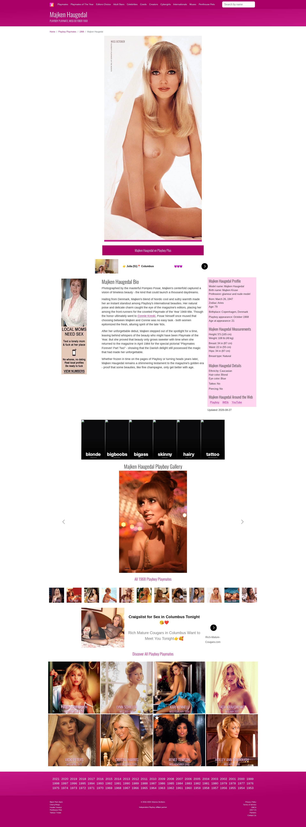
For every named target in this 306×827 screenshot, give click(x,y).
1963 (161, 788)
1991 (117, 783)
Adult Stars (118, 4)
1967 (126, 788)
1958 (205, 788)
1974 (64, 788)
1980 (214, 783)
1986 (161, 783)
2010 (153, 779)
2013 (126, 779)
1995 (82, 783)
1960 (188, 788)
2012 (135, 779)
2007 (179, 779)
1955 (232, 788)
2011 (144, 779)
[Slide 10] (178, 568)
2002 (223, 779)
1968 (82, 31)
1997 (64, 783)
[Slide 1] (127, 568)
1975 (55, 788)
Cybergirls (165, 4)
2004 (205, 779)
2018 (82, 779)
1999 (250, 779)
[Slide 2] (133, 568)
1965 (144, 788)
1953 (250, 788)
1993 (100, 783)
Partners (253, 813)
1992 (108, 783)
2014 (117, 779)
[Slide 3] (138, 568)
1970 (100, 788)
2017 (91, 779)
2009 (161, 779)
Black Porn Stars (56, 802)
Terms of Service (249, 805)
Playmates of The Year (82, 4)
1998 (55, 783)
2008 (170, 779)
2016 (100, 779)
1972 (82, 788)
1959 (197, 788)
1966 (135, 788)
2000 (241, 779)
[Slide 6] (155, 568)
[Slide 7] (161, 568)
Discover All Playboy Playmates (153, 654)
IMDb (225, 402)
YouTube (237, 402)
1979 (223, 783)
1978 (232, 783)
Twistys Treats (55, 813)
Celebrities (132, 4)
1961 (179, 788)
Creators (153, 4)
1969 (108, 788)
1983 (188, 783)
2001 (232, 779)
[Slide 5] (150, 568)
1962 (170, 788)
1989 (135, 783)
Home (52, 31)
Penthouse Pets (207, 4)
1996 (73, 783)
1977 (241, 783)
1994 (91, 783)
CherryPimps (55, 805)
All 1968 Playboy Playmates (153, 579)
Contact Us (252, 815)
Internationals (180, 4)
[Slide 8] (167, 568)
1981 (205, 783)
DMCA (253, 807)
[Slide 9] (173, 568)
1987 (153, 783)
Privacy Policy (250, 802)
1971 (91, 788)
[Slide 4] (144, 568)
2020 (64, 779)
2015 (109, 779)
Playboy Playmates (67, 31)
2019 (73, 779)
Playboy (214, 402)
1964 (153, 788)
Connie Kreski (146, 316)
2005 (196, 779)
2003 (214, 779)
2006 (188, 779)
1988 (144, 783)
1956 (223, 788)
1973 (73, 788)
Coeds (143, 4)
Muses (192, 4)
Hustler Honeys (56, 807)
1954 (241, 788)
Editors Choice (103, 4)
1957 (214, 788)
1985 (170, 783)
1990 (126, 783)
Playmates (63, 4)
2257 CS (253, 810)
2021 (55, 779)
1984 (179, 783)
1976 (250, 783)
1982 (197, 783)
